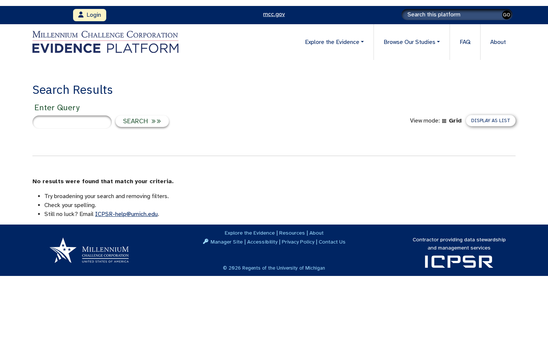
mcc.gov (274, 14)
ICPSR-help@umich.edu (126, 214)
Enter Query (56, 107)
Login (92, 15)
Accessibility (262, 241)
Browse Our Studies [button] (409, 42)
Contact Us (332, 241)
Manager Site (227, 241)
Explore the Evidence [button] (332, 42)
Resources (292, 232)
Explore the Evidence (250, 232)
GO (506, 15)
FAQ (465, 42)
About (498, 42)
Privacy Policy (298, 241)
